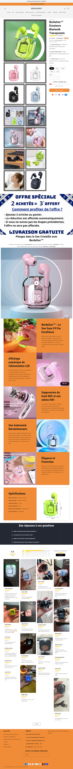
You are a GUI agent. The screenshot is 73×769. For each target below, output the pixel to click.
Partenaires (6, 744)
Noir (57, 68)
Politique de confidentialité (9, 736)
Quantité (51, 74)
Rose (63, 68)
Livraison (5, 741)
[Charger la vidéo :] (36, 283)
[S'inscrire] (47, 755)
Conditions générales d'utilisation (11, 734)
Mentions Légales (7, 746)
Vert (52, 68)
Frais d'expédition (58, 40)
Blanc (52, 71)
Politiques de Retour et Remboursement (12, 739)
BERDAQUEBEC (9, 766)
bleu (58, 71)
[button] (5, 8)
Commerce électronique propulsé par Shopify (20, 766)
